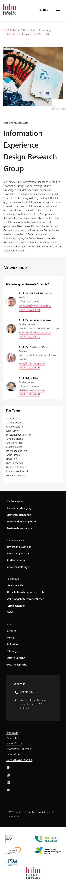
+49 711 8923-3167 (29, 394)
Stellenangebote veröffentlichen (25, 599)
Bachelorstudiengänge (19, 508)
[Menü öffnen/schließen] (59, 10)
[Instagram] (8, 775)
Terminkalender (15, 606)
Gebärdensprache (16, 664)
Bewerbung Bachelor (18, 547)
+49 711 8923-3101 (29, 310)
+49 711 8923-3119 (29, 336)
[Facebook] (8, 767)
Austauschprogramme (19, 528)
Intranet (11, 631)
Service (10, 624)
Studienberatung (16, 560)
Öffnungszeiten (15, 651)
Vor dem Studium (15, 540)
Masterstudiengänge (18, 515)
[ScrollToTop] (58, 881)
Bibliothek (12, 644)
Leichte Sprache (15, 658)
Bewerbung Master (17, 553)
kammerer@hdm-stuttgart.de (35, 332)
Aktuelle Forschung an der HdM (25, 592)
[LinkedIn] (8, 782)
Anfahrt (11, 612)
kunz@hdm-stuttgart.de (32, 363)
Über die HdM (14, 585)
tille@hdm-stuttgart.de (31, 390)
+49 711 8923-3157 (29, 367)
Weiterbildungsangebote (21, 521)
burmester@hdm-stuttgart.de (35, 305)
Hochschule (12, 579)
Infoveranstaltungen (18, 567)
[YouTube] (8, 790)
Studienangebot (15, 501)
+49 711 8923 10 (29, 692)
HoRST (10, 638)
